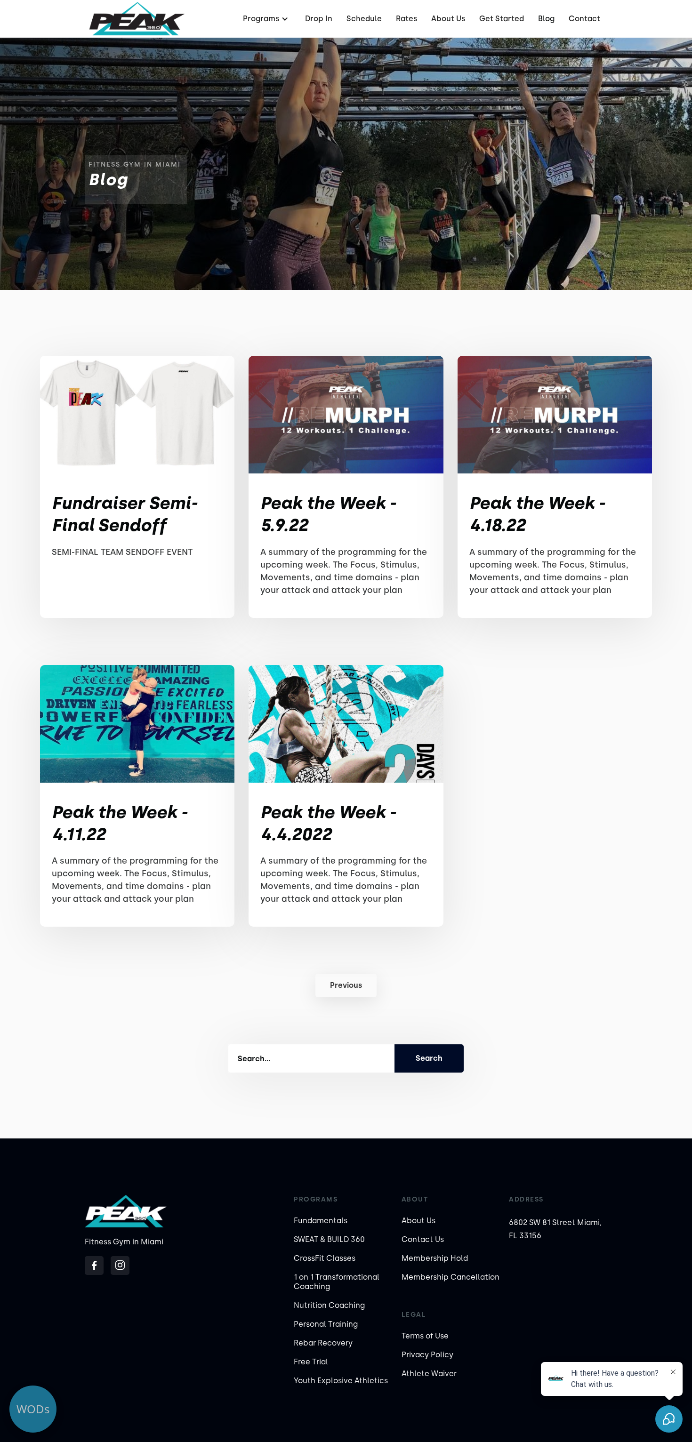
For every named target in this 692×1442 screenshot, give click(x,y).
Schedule (364, 18)
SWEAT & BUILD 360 (329, 1239)
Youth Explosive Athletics (341, 1380)
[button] (264, 19)
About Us (448, 18)
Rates (406, 18)
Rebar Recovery (323, 1342)
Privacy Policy (427, 1354)
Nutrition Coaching (329, 1305)
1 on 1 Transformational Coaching (336, 1282)
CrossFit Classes (324, 1258)
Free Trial (311, 1361)
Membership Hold (435, 1258)
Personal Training (326, 1324)
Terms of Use (425, 1335)
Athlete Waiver (429, 1373)
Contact (584, 18)
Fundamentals (320, 1220)
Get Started (501, 18)
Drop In (318, 18)
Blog (546, 18)
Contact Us (423, 1239)
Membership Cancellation (450, 1277)
